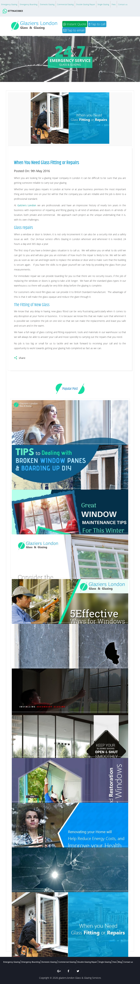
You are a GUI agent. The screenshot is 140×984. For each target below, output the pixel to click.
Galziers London (26, 205)
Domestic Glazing (47, 4)
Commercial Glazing (65, 4)
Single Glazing (103, 4)
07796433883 (15, 10)
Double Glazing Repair (85, 4)
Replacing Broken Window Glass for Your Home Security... (70, 704)
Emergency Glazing (9, 4)
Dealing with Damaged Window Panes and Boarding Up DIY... (70, 523)
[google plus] (58, 970)
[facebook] (68, 970)
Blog (120, 962)
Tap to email (75, 30)
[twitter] (77, 970)
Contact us (122, 4)
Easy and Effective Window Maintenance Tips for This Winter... (70, 569)
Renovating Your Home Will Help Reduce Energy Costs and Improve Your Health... (70, 882)
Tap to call (97, 24)
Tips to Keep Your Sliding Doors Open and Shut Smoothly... (70, 792)
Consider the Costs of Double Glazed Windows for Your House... (70, 614)
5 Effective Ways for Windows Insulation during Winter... (70, 658)
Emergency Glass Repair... (70, 926)
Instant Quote (76, 24)
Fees (114, 4)
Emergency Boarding (28, 4)
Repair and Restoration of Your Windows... (70, 837)
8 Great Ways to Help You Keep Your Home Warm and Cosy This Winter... (70, 479)
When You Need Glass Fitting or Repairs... (70, 971)
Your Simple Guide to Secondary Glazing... (70, 748)
